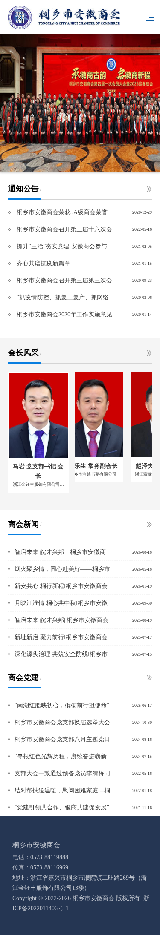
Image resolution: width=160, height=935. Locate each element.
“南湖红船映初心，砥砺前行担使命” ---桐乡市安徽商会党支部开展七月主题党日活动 (66, 705)
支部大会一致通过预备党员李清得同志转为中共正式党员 (66, 773)
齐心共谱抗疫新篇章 (43, 263)
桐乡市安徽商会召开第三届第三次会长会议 (67, 280)
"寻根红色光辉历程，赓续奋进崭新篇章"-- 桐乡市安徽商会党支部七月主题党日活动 (66, 756)
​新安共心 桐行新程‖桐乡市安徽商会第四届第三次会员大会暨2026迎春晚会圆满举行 (66, 586)
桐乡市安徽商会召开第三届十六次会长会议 (67, 229)
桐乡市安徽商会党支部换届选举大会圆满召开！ (66, 722)
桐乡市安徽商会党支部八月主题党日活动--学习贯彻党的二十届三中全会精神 (66, 739)
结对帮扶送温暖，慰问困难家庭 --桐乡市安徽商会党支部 (66, 790)
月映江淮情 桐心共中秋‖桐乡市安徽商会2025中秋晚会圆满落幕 (66, 603)
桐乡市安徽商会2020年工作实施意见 (64, 314)
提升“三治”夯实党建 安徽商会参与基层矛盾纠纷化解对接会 (67, 246)
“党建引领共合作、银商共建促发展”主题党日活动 (66, 807)
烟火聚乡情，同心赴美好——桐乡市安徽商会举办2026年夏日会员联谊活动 (66, 569)
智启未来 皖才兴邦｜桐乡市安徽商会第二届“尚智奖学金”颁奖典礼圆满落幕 (66, 552)
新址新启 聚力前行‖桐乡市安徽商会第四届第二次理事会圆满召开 (66, 637)
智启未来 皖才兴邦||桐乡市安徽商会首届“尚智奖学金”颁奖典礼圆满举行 (66, 620)
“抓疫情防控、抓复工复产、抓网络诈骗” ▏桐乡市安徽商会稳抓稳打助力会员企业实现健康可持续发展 (67, 297)
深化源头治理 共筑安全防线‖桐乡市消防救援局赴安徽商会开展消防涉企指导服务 (66, 654)
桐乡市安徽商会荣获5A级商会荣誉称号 (67, 212)
